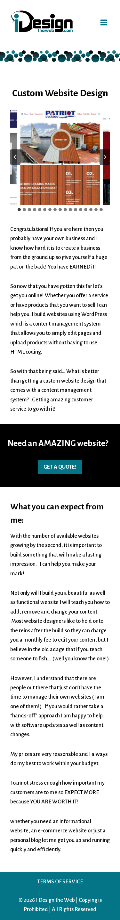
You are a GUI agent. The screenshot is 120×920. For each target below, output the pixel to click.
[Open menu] (103, 21)
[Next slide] (105, 157)
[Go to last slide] (15, 157)
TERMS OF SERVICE (60, 882)
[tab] (19, 209)
